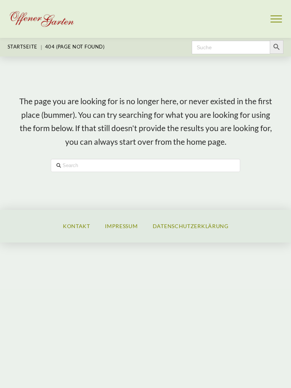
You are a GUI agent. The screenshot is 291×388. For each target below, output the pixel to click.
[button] (276, 19)
